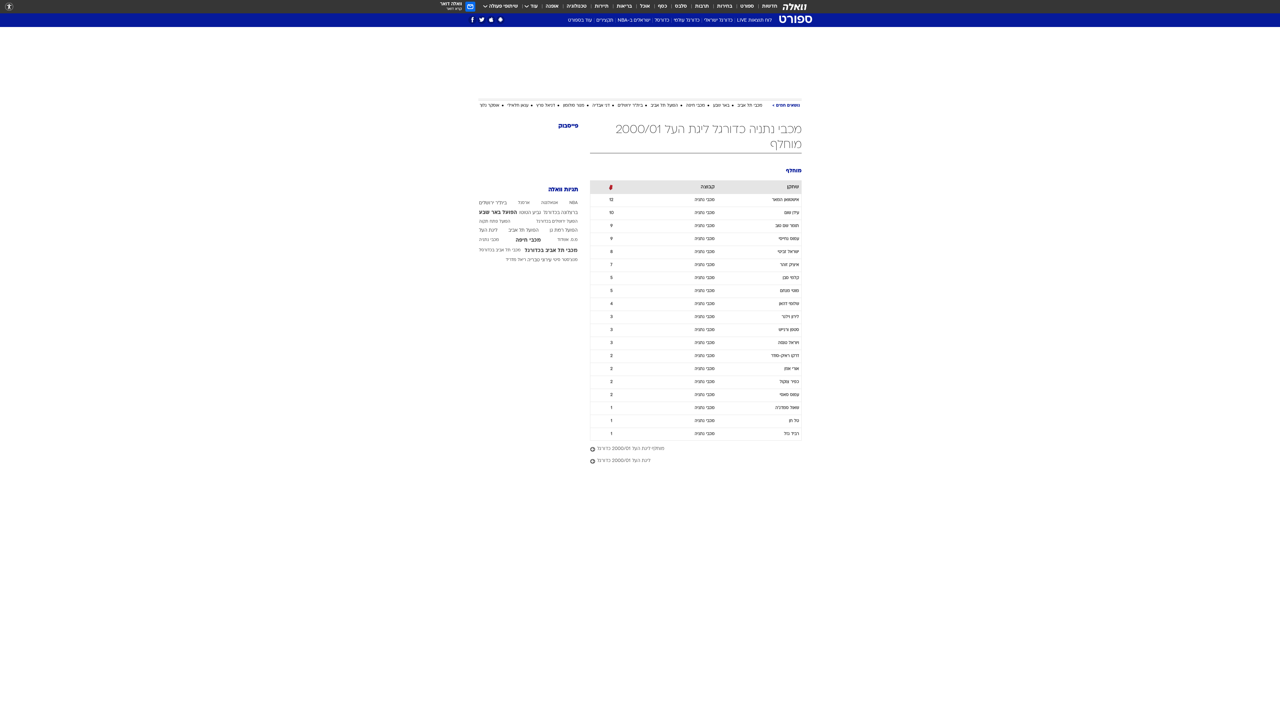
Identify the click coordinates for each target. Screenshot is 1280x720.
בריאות (624, 6)
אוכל (645, 6)
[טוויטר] (482, 20)
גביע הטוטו (530, 213)
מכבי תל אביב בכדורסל (500, 250)
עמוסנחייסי (789, 239)
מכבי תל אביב (749, 106)
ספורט (747, 6)
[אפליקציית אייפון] (491, 20)
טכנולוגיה (577, 6)
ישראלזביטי (788, 252)
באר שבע (721, 106)
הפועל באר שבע (498, 212)
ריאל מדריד (516, 260)
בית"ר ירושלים (630, 106)
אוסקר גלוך (489, 106)
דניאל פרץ (545, 106)
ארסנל (524, 203)
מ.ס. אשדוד (567, 240)
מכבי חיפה (695, 106)
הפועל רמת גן (564, 230)
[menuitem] (765, 6)
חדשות (769, 6)
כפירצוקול (789, 382)
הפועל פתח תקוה (494, 222)
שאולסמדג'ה (787, 408)
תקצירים (604, 20)
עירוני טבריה (539, 260)
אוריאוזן (791, 369)
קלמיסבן (791, 278)
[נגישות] (9, 7)
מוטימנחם (789, 291)
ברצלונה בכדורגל (560, 213)
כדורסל (662, 20)
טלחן (794, 421)
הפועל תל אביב (664, 106)
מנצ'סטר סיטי (565, 260)
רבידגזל (791, 434)
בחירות (724, 6)
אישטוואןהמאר (785, 200)
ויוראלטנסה (788, 343)
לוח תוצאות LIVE (754, 20)
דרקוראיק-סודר (785, 356)
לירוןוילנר (790, 317)
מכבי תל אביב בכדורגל (551, 250)
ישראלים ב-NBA (634, 20)
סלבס (681, 6)
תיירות (602, 6)
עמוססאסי (789, 395)
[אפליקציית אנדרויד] (500, 20)
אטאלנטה (549, 203)
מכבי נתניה (489, 240)
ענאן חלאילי (517, 106)
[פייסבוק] (472, 20)
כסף (662, 6)
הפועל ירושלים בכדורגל (557, 222)
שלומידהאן (789, 304)
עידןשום (791, 213)
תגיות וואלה (563, 190)
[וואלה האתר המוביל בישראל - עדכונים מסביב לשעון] (795, 6)
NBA (573, 203)
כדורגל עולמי (687, 20)
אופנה (552, 6)
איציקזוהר (789, 265)
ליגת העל (488, 230)
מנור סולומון (573, 106)
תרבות (702, 6)
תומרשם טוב (787, 226)
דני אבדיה (601, 106)
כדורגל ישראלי (718, 20)
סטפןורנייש (789, 330)
